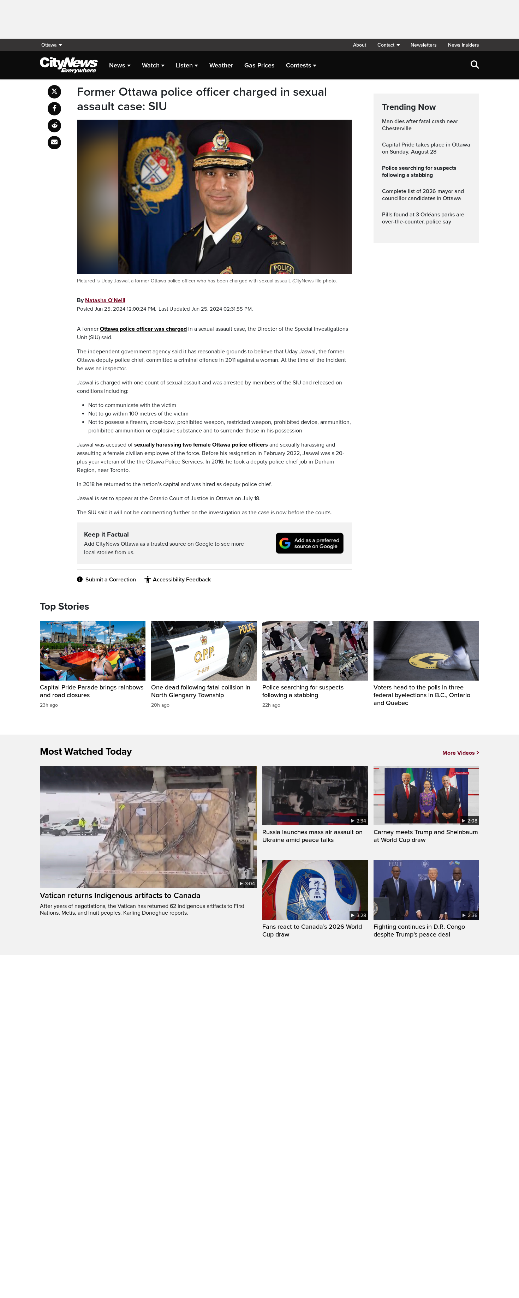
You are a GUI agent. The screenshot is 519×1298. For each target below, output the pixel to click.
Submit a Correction (110, 579)
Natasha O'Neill (105, 300)
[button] (388, 45)
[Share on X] (54, 91)
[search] (475, 65)
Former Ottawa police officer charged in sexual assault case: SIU (202, 99)
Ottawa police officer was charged (143, 329)
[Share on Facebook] (54, 108)
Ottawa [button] (48, 45)
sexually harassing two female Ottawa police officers (201, 444)
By (101, 300)
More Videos (458, 752)
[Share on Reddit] (54, 125)
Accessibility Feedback (182, 579)
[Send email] (54, 142)
